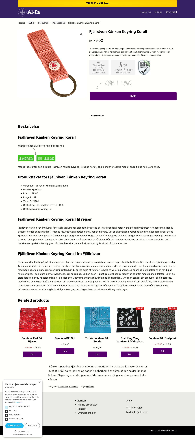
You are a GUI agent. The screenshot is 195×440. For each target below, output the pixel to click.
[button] (81, 34)
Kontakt (81, 408)
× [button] (39, 382)
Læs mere (19, 402)
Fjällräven (90, 386)
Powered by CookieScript (22, 434)
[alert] (22, 408)
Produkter (43, 22)
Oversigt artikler (86, 412)
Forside (21, 22)
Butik (31, 22)
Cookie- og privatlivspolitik (159, 430)
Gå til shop (153, 166)
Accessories (59, 22)
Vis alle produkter (87, 404)
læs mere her (155, 55)
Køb (133, 96)
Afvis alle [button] (32, 425)
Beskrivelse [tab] (97, 115)
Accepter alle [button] (14, 425)
